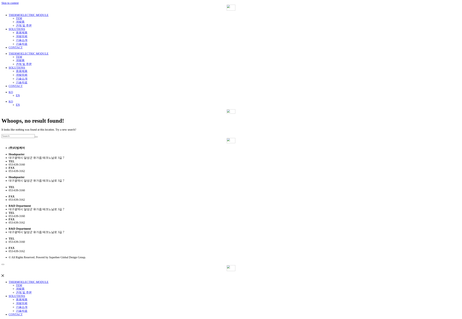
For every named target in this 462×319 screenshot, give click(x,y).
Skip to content (10, 3)
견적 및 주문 (24, 25)
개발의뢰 (21, 36)
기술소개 (21, 40)
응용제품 (21, 32)
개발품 (20, 21)
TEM (19, 18)
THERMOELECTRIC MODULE (29, 15)
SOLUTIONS (17, 29)
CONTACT (16, 47)
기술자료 (21, 43)
